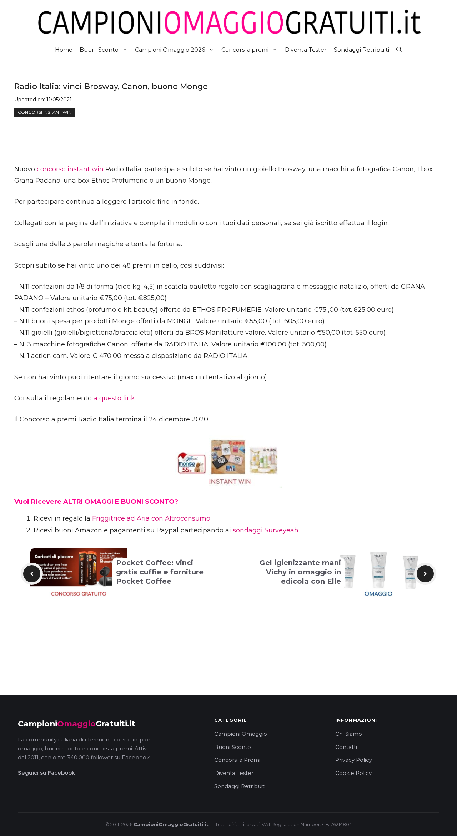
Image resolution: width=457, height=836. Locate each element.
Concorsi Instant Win (44, 112)
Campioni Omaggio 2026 (170, 49)
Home (63, 49)
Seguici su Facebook (46, 772)
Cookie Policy (353, 773)
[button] (399, 50)
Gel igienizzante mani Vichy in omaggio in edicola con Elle (300, 572)
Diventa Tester (306, 49)
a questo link (114, 398)
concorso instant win (70, 169)
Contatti (346, 747)
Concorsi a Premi (237, 759)
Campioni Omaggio (240, 733)
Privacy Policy (353, 759)
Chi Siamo (348, 733)
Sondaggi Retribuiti (361, 49)
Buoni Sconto (99, 49)
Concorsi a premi (244, 49)
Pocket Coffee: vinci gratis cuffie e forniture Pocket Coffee (160, 572)
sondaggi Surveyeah (265, 530)
